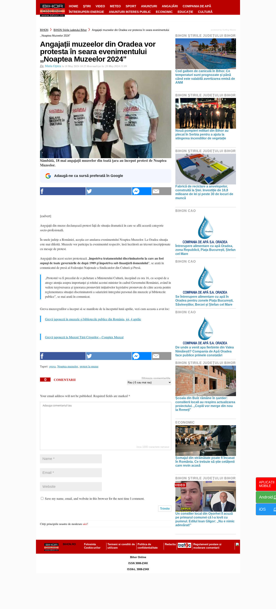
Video (100, 6)
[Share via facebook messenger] (142, 191)
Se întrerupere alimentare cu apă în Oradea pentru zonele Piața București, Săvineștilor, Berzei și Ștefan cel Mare (204, 300)
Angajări (170, 6)
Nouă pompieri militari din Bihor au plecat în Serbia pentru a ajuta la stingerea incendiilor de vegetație (202, 134)
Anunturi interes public (130, 12)
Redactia (170, 544)
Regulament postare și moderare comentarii (207, 546)
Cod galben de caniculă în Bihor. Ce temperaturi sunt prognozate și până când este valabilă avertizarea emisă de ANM (205, 76)
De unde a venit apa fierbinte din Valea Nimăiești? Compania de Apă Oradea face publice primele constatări (204, 351)
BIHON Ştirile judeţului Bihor (70, 30)
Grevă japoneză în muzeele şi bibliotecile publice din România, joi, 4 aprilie (93, 319)
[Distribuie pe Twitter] (109, 191)
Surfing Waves (229, 30)
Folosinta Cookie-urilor (92, 546)
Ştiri (87, 6)
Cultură (205, 12)
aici (85, 524)
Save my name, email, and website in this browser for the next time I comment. (94, 498)
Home (73, 6)
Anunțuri (149, 6)
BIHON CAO (185, 210)
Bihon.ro (69, 544)
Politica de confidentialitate (148, 546)
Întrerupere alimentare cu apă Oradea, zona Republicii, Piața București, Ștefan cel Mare (205, 249)
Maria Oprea (53, 66)
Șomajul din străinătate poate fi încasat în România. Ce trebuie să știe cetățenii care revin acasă (205, 461)
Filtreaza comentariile (156, 378)
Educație (185, 12)
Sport (131, 6)
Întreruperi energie (86, 12)
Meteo (115, 6)
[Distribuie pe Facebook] (63, 191)
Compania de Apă (197, 6)
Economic (164, 12)
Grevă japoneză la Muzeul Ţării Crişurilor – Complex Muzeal (84, 337)
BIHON (44, 30)
